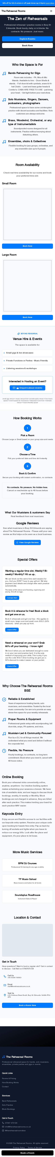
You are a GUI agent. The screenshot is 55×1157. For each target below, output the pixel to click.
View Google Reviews (29, 542)
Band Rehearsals (9, 1101)
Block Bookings (8, 1109)
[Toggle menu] (51, 11)
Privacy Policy (19, 1148)
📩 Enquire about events (29, 387)
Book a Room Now (27, 1005)
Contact (5, 1087)
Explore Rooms (27, 38)
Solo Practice (7, 1105)
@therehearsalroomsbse (15, 1131)
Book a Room (27, 1153)
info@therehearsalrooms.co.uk (18, 1127)
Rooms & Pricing (9, 1078)
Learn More (50, 3)
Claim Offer (12, 630)
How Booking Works (10, 1082)
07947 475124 (11, 1123)
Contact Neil (12, 598)
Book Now (27, 45)
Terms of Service (35, 1148)
